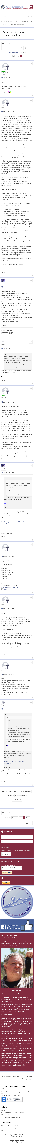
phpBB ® (14, 1135)
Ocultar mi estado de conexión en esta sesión (14, 850)
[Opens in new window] (4, 589)
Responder (8, 43)
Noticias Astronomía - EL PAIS (12, 1117)
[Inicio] (17, 7)
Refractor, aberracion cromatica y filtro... (14, 33)
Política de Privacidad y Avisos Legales (15, 1126)
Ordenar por (10, 795)
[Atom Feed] (17, 1142)
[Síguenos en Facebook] (12, 1142)
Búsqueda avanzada (25, 48)
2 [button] (13, 56)
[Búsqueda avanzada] (31, 16)
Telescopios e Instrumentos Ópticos (13, 24)
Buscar (21, 48)
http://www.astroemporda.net (10, 587)
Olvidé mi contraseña (7, 845)
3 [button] (15, 56)
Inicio (4, 21)
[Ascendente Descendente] (17, 800)
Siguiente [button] (25, 56)
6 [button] (26, 817)
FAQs (5, 1130)
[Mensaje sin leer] (2, 77)
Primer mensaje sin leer (13, 52)
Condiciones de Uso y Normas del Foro (15, 1128)
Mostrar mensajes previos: (10, 791)
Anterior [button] (9, 56)
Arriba (31, 1076)
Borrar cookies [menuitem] (28, 1079)
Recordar (4, 847)
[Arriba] (32, 95)
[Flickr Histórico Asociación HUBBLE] (22, 1142)
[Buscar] (28, 16)
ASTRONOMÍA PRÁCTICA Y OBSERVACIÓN (20, 21)
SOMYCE (6, 1110)
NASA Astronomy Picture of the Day (14, 1112)
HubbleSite (7, 1115)
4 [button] (18, 56)
